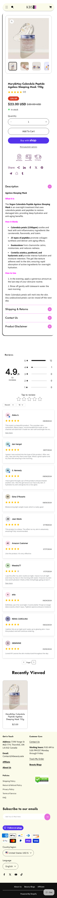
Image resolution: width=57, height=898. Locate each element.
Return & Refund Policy (12, 785)
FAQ (4, 798)
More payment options (28, 147)
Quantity (12, 116)
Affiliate (41, 887)
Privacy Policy (8, 789)
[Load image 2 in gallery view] (24, 66)
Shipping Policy (9, 781)
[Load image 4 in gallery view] (48, 66)
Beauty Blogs (29, 887)
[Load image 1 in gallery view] (12, 66)
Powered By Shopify (28, 894)
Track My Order (36, 759)
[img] (15, 92)
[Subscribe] (47, 817)
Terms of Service (9, 793)
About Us (18, 887)
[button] (7, 7)
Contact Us (34, 742)
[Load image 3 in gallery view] (36, 66)
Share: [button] (11, 167)
